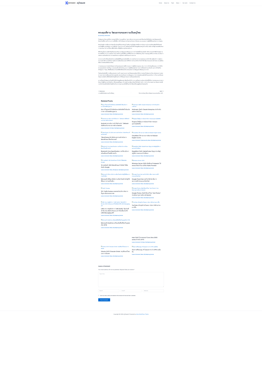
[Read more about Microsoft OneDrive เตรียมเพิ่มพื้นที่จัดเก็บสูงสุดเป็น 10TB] (115, 220)
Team (172, 3)
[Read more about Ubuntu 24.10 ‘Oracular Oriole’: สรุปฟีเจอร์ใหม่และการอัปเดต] (115, 247)
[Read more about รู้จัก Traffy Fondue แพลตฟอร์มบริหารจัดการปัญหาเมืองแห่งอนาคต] (105, 188)
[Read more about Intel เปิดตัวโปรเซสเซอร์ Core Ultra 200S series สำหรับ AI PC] (146, 227)
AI (110, 128)
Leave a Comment (105, 114)
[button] (179, 3)
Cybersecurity (144, 140)
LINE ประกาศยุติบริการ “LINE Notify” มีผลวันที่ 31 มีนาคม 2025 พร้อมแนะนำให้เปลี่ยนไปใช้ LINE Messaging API (115, 211)
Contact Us (192, 3)
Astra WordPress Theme (142, 314)
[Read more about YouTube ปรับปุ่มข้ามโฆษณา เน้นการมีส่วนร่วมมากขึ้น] (146, 202)
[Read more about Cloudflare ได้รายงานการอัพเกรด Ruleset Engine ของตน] (146, 132)
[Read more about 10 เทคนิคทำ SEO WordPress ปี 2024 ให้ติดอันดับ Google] (115, 161)
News (177, 3)
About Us (166, 3)
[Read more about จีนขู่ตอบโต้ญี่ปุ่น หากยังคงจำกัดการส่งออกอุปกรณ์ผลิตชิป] (146, 118)
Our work (185, 3)
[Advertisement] (131, 16)
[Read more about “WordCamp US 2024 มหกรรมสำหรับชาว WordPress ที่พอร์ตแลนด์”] (115, 133)
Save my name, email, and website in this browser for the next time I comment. (118, 295)
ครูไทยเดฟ (81, 3)
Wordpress (115, 169)
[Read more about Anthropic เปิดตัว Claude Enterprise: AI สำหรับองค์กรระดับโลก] (146, 105)
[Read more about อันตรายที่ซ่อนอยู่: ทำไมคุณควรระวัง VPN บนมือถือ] (145, 246)
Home (160, 3)
